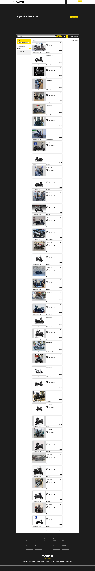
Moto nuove (19, 13)
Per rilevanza (75, 40)
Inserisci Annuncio (75, 17)
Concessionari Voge (74, 36)
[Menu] (14, 2)
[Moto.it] (20, 2)
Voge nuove (26, 13)
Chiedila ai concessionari (23, 42)
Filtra (64, 36)
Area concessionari (80, 2)
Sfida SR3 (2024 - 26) (20, 48)
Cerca (59, 36)
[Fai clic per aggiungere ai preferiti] (61, 43)
